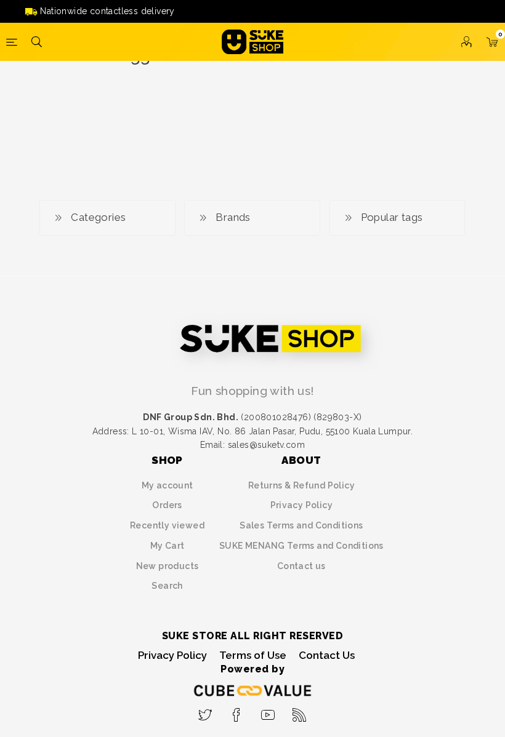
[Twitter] (205, 711)
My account (167, 485)
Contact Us (327, 655)
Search (167, 586)
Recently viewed (167, 525)
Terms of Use (252, 655)
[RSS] (299, 711)
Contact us (301, 566)
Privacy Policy (301, 505)
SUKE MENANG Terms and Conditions (301, 546)
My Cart (167, 546)
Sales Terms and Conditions (301, 525)
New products (167, 566)
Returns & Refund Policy (301, 485)
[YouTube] (268, 711)
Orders (167, 505)
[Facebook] (237, 711)
